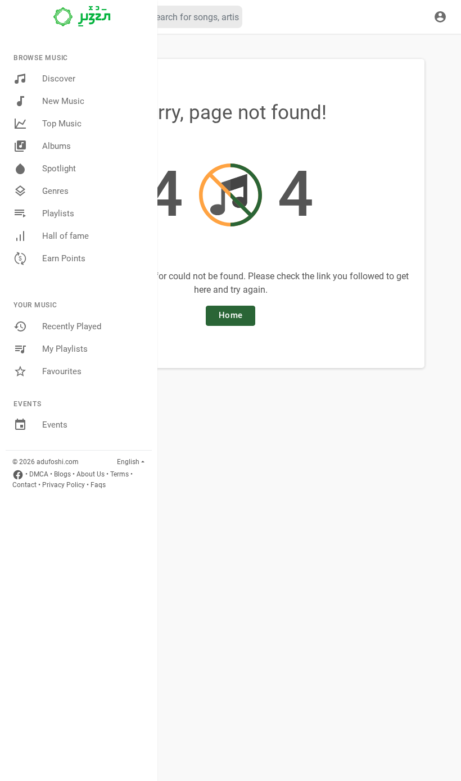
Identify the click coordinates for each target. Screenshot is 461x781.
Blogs (62, 474)
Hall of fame (65, 236)
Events (54, 425)
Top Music (62, 124)
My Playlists (65, 349)
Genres (55, 191)
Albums (56, 146)
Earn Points (63, 258)
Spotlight (59, 169)
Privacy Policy (63, 485)
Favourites (62, 371)
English (128, 462)
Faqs (98, 485)
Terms (119, 474)
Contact (24, 485)
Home (230, 315)
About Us (90, 474)
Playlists (58, 213)
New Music (63, 101)
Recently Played (71, 326)
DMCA (38, 474)
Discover (58, 79)
